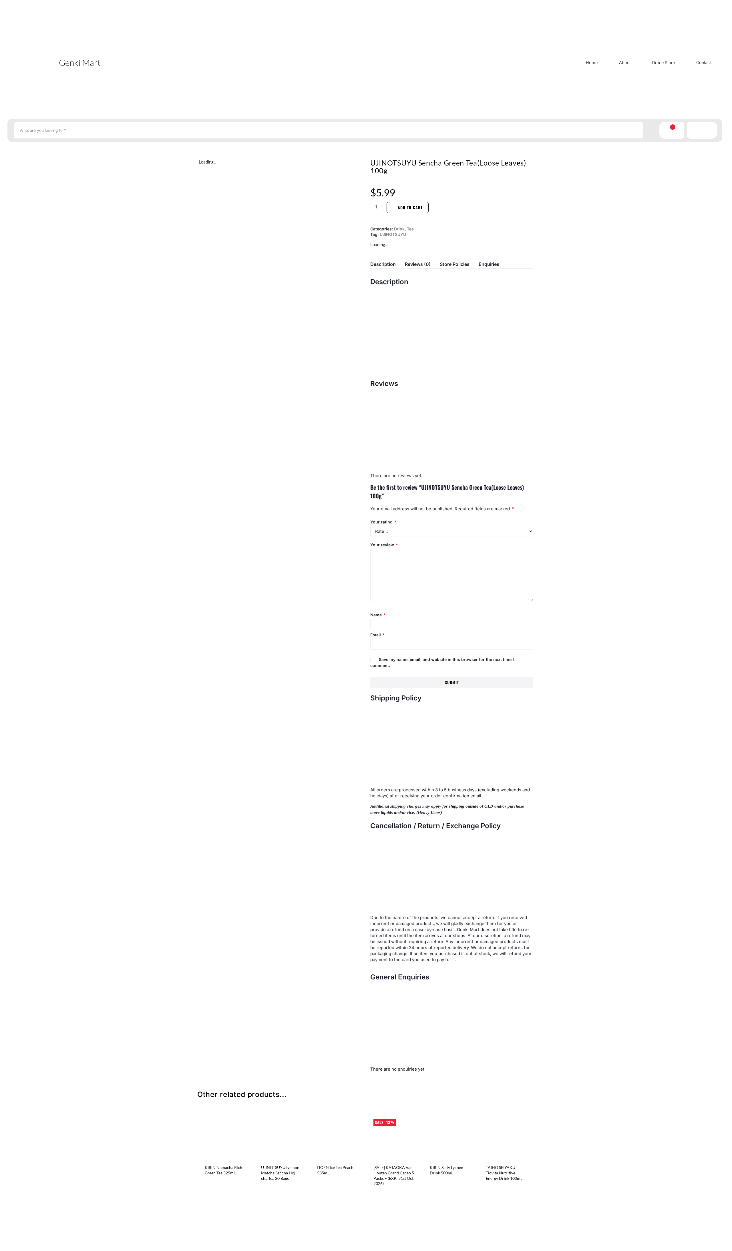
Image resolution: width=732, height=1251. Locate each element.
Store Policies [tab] (455, 264)
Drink (399, 228)
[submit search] (650, 130)
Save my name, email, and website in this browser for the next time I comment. (442, 662)
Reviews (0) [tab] (418, 264)
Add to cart (410, 207)
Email (377, 634)
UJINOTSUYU (393, 234)
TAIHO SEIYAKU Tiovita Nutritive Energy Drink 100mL (504, 1173)
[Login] (706, 130)
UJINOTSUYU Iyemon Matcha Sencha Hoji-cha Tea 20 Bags (280, 1173)
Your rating (383, 521)
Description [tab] (383, 264)
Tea (410, 228)
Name (377, 614)
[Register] (698, 130)
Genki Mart (80, 62)
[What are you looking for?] (328, 130)
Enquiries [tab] (489, 264)
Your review (384, 544)
